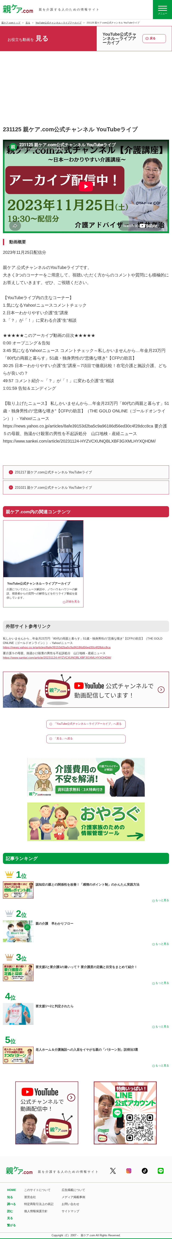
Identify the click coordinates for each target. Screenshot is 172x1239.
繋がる (11, 1225)
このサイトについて (37, 1190)
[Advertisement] (86, 93)
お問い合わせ (70, 1204)
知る (10, 1197)
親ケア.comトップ (10, 22)
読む (10, 1211)
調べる (11, 1204)
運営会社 (30, 1197)
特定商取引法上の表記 (38, 1204)
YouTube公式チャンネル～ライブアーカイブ (58, 22)
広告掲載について (73, 1190)
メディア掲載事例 (73, 1197)
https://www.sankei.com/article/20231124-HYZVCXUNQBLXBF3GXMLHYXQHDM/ (57, 657)
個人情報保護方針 (36, 1211)
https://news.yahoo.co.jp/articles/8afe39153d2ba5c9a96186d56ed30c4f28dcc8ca (57, 647)
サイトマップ (70, 1211)
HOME (11, 1190)
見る (28, 22)
